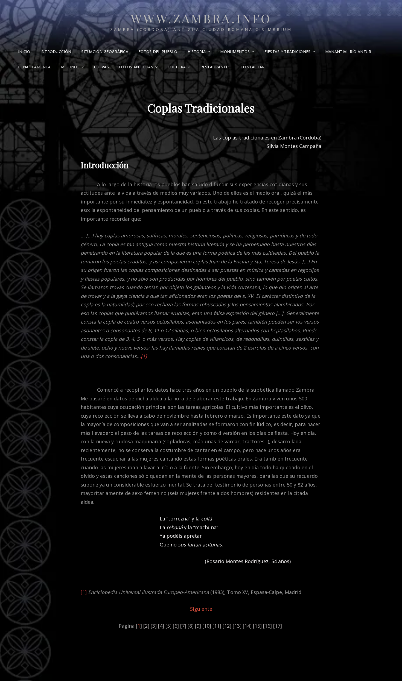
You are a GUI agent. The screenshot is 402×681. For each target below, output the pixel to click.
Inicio (24, 51)
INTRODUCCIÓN (55, 51)
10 (206, 625)
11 (217, 625)
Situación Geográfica (104, 51)
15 (257, 625)
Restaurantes (215, 66)
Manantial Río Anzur (348, 51)
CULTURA (177, 66)
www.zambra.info (201, 18)
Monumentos (235, 51)
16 (267, 625)
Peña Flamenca (34, 66)
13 (237, 625)
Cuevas (101, 66)
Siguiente (201, 609)
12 (227, 625)
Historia (197, 51)
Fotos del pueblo (157, 51)
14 (247, 625)
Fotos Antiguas (136, 66)
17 (277, 625)
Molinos (70, 66)
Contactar (253, 66)
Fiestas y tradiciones (287, 51)
